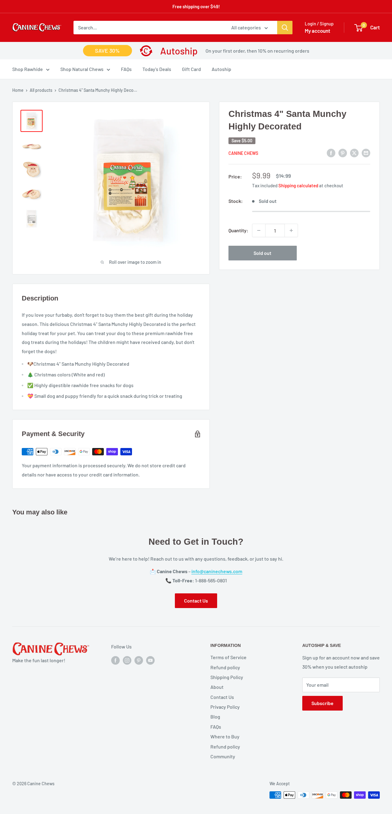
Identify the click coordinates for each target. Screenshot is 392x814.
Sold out (262, 253)
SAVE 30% (107, 50)
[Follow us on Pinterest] (138, 660)
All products (41, 90)
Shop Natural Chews (82, 69)
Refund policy (225, 667)
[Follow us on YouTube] (150, 660)
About (217, 687)
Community (222, 756)
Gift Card (191, 69)
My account (317, 31)
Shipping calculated (298, 185)
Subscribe (322, 703)
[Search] (284, 27)
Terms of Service (228, 657)
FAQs (126, 69)
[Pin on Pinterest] (342, 152)
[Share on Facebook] (331, 152)
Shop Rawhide (27, 69)
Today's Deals (156, 69)
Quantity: (238, 230)
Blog (215, 716)
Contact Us (196, 600)
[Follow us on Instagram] (127, 660)
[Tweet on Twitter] (354, 152)
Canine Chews (243, 153)
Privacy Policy (225, 707)
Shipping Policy (226, 677)
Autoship (221, 69)
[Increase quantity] (291, 230)
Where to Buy (224, 736)
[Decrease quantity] (258, 230)
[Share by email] (366, 152)
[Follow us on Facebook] (115, 660)
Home (18, 90)
